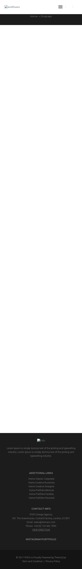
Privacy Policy (53, 561)
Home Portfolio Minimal (41, 490)
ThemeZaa (60, 557)
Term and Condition (32, 561)
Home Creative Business (41, 482)
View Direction (41, 530)
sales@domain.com (44, 522)
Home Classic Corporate (41, 479)
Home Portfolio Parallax (41, 494)
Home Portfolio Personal (41, 498)
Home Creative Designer (41, 486)
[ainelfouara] (12, 7)
